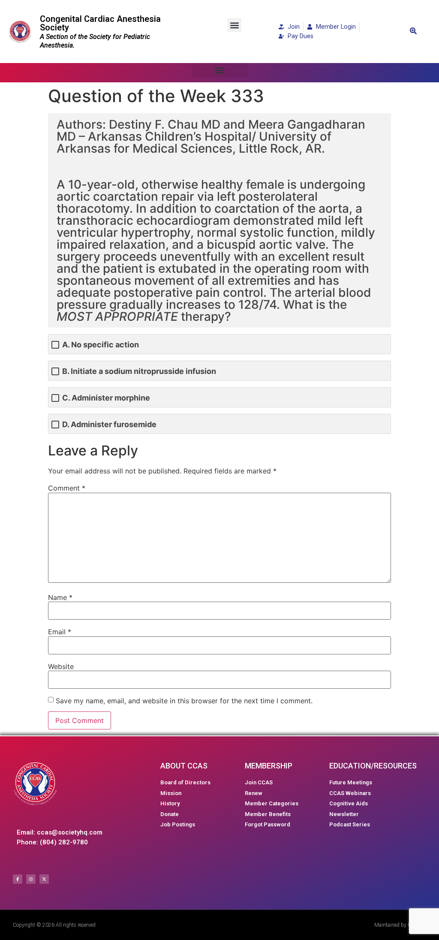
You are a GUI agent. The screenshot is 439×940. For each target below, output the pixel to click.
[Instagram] (31, 879)
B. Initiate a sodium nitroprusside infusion (139, 371)
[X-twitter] (44, 879)
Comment (66, 488)
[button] (234, 25)
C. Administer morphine (106, 398)
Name (60, 597)
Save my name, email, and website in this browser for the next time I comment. (184, 700)
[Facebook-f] (17, 879)
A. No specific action (100, 344)
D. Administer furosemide (109, 424)
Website (61, 666)
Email (59, 631)
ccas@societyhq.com (69, 832)
